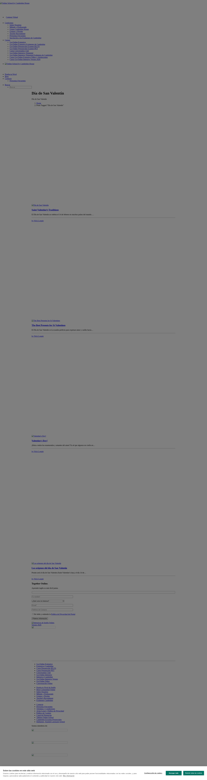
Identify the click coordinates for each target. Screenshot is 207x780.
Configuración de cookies (153, 773)
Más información (68, 776)
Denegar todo (173, 773)
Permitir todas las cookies (193, 773)
